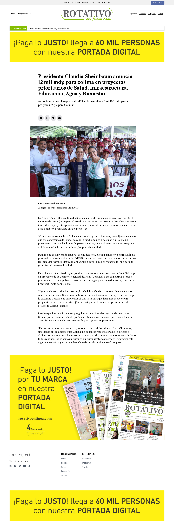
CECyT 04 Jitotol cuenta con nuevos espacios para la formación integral (55, 29)
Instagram (152, 14)
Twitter (160, 14)
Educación (95, 3)
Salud (85, 3)
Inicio (67, 3)
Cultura (106, 3)
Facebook (142, 14)
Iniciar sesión (157, 3)
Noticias (76, 3)
